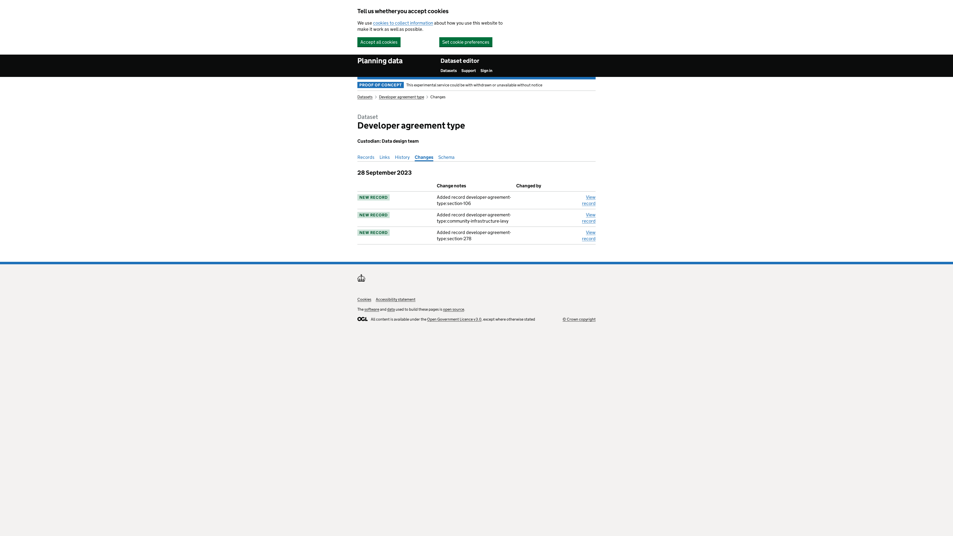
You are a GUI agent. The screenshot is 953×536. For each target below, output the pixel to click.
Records (365, 157)
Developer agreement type (401, 97)
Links (384, 157)
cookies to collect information (403, 23)
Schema (446, 157)
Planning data (380, 60)
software (371, 309)
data (391, 309)
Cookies (364, 299)
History (402, 157)
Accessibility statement (395, 299)
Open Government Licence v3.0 (454, 319)
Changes (424, 157)
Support (468, 70)
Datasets (449, 70)
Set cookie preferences (465, 42)
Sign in (486, 70)
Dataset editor (460, 60)
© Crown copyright (579, 319)
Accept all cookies (379, 42)
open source (453, 309)
